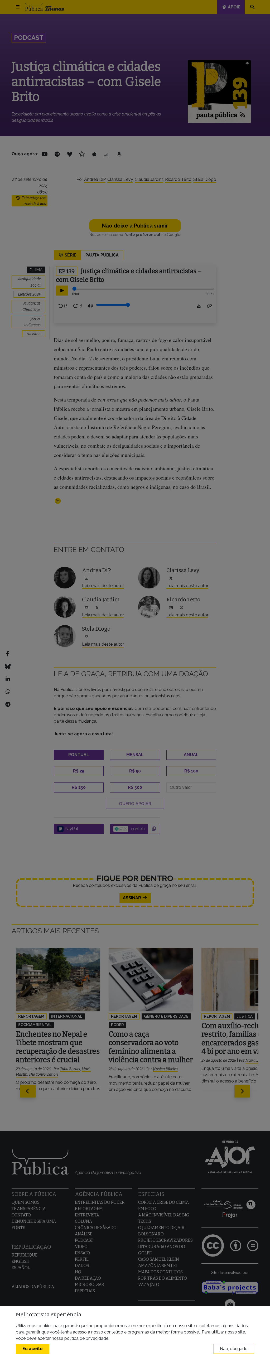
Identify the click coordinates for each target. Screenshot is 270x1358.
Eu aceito (32, 1348)
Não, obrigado (234, 1348)
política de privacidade (86, 1338)
